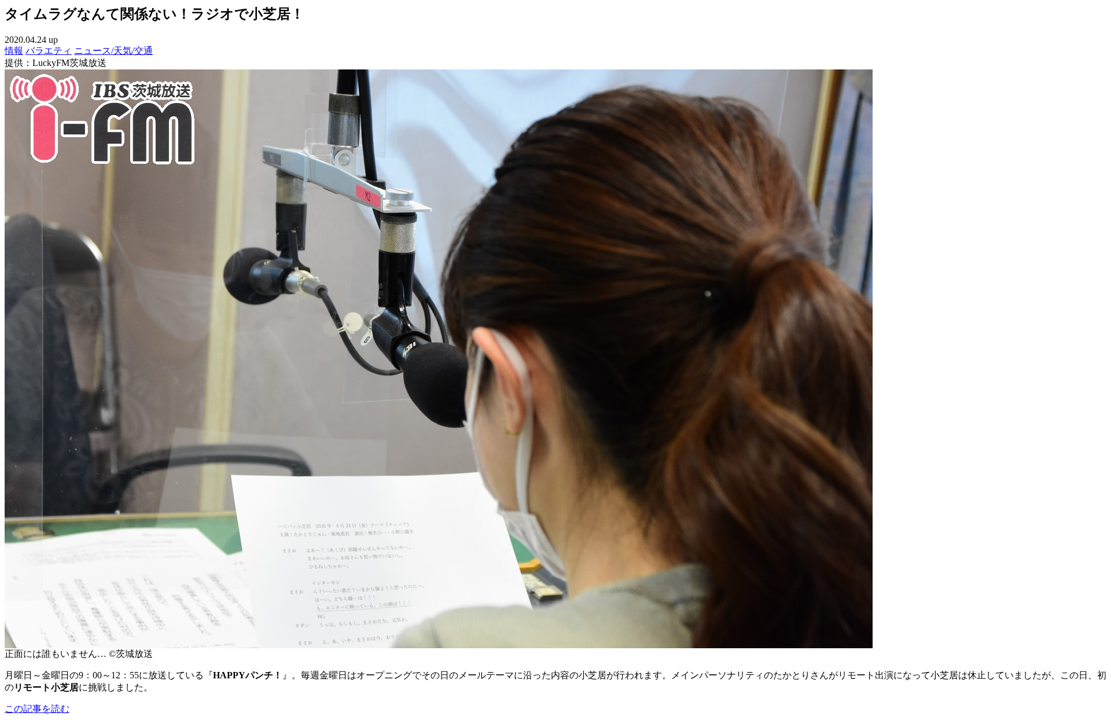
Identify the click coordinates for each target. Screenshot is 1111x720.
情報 (14, 51)
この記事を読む (37, 709)
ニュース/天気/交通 (113, 51)
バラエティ (48, 51)
